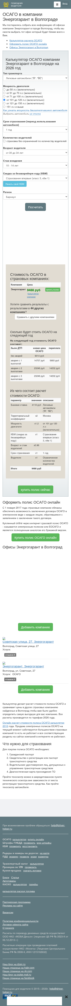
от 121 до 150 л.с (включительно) (25, 103)
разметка (43, 856)
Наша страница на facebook (18, 978)
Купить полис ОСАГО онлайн (35, 537)
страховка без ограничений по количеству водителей (37, 141)
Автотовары (9, 880)
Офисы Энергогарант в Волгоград (28, 47)
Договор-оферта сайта (15, 924)
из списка (35, 113)
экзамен (13, 856)
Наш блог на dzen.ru (14, 964)
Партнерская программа (17, 902)
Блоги (6, 877)
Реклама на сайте (13, 905)
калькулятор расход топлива (19, 891)
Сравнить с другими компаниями (35, 317)
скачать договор (32, 870)
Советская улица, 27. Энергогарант (28, 641)
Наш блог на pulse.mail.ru (17, 974)
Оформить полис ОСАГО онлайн (28, 43)
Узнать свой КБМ (14, 184)
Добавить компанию (35, 627)
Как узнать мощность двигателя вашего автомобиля (35, 110)
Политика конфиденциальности (20, 921)
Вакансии (8, 912)
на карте (44, 853)
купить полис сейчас (35, 489)
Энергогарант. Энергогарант (23, 666)
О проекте (8, 928)
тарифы (33, 884)
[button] (57, 4)
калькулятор (19, 839)
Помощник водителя (17, 4)
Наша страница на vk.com (17, 971)
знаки (34, 856)
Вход (65, 3)
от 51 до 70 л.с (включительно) (24, 93)
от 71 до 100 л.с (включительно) (25, 96)
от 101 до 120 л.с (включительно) (25, 99)
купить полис (52, 289)
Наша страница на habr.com (18, 967)
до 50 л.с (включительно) (21, 89)
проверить (29, 842)
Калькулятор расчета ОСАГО (25, 40)
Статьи (15, 877)
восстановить (29, 846)
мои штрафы (44, 842)
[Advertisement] (35, 238)
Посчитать (35, 207)
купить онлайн (36, 839)
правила (24, 856)
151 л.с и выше (15, 106)
